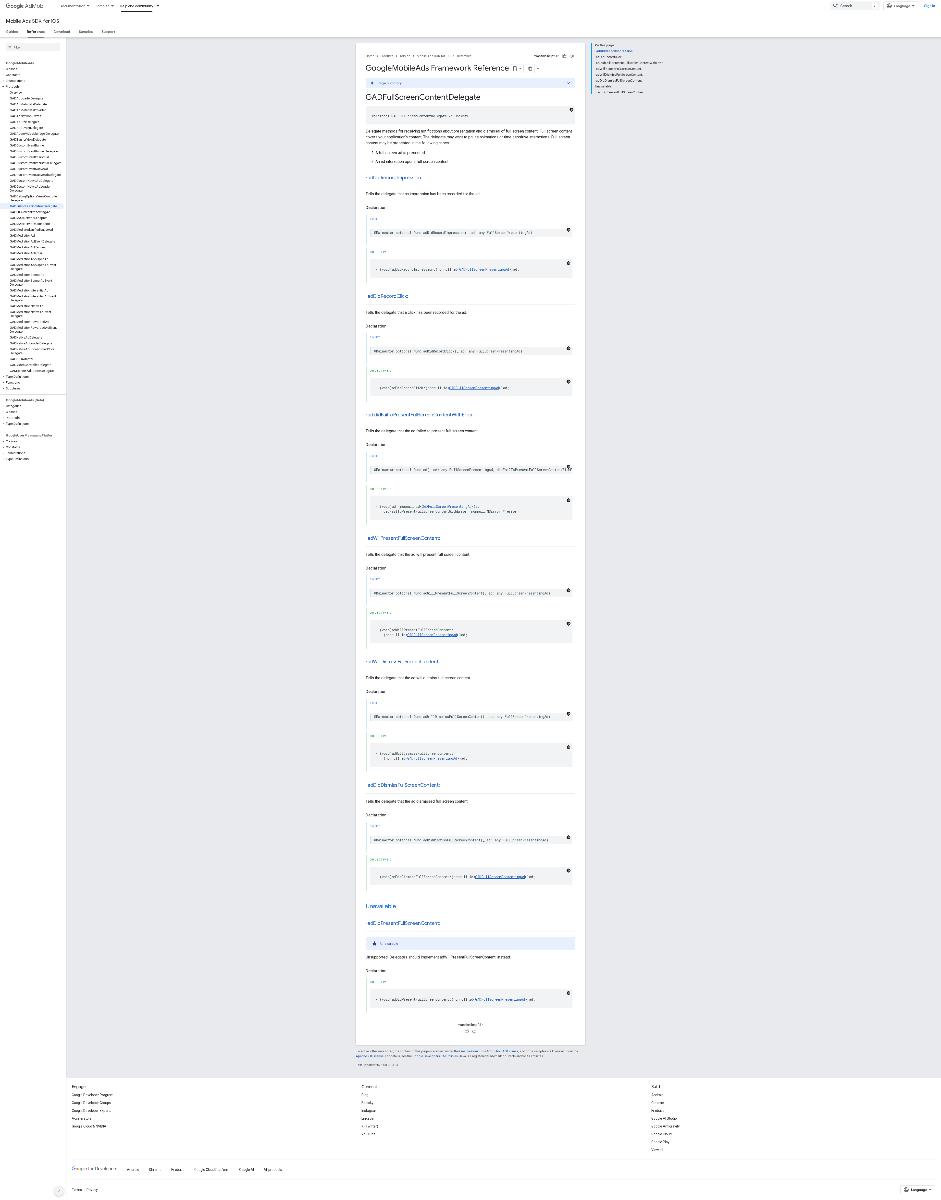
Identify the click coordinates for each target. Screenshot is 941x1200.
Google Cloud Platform (211, 1170)
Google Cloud (661, 1134)
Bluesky (367, 1103)
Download (62, 31)
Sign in (929, 6)
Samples (103, 6)
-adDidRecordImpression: (394, 178)
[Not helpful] (571, 56)
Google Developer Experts (91, 1111)
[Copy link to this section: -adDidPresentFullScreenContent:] (445, 924)
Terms (77, 1190)
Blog (364, 1095)
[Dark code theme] (571, 110)
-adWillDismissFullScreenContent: (403, 662)
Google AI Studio (664, 1118)
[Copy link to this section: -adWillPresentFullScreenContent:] (445, 539)
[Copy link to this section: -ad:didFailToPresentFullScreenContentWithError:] (479, 415)
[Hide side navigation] (59, 1191)
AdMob (34, 6)
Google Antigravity (665, 1126)
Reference (36, 31)
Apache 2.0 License (370, 1056)
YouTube (368, 1134)
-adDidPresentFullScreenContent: (403, 923)
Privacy (92, 1190)
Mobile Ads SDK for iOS (32, 21)
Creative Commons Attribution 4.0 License (488, 1051)
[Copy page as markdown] (530, 68)
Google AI (246, 1170)
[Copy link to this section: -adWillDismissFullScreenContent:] (444, 662)
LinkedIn (367, 1118)
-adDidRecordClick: (387, 296)
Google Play (660, 1142)
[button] (32, 69)
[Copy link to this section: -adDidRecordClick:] (413, 297)
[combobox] (854, 5)
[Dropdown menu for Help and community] (159, 6)
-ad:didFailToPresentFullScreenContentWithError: (420, 415)
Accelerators (82, 1118)
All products (273, 1170)
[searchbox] (33, 47)
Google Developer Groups (91, 1103)
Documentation (72, 6)
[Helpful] (564, 56)
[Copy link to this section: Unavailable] (401, 907)
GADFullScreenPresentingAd (484, 269)
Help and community (136, 6)
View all (657, 1150)
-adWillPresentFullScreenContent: (403, 538)
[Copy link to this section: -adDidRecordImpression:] (427, 178)
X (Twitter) (369, 1126)
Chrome (657, 1103)
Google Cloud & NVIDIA (89, 1126)
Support (108, 31)
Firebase (658, 1111)
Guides (12, 31)
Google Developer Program (92, 1095)
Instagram (369, 1111)
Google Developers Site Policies (435, 1056)
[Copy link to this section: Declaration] (391, 208)
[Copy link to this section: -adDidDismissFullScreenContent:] (445, 785)
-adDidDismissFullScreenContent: (403, 785)
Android (657, 1095)
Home (370, 56)
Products (387, 56)
